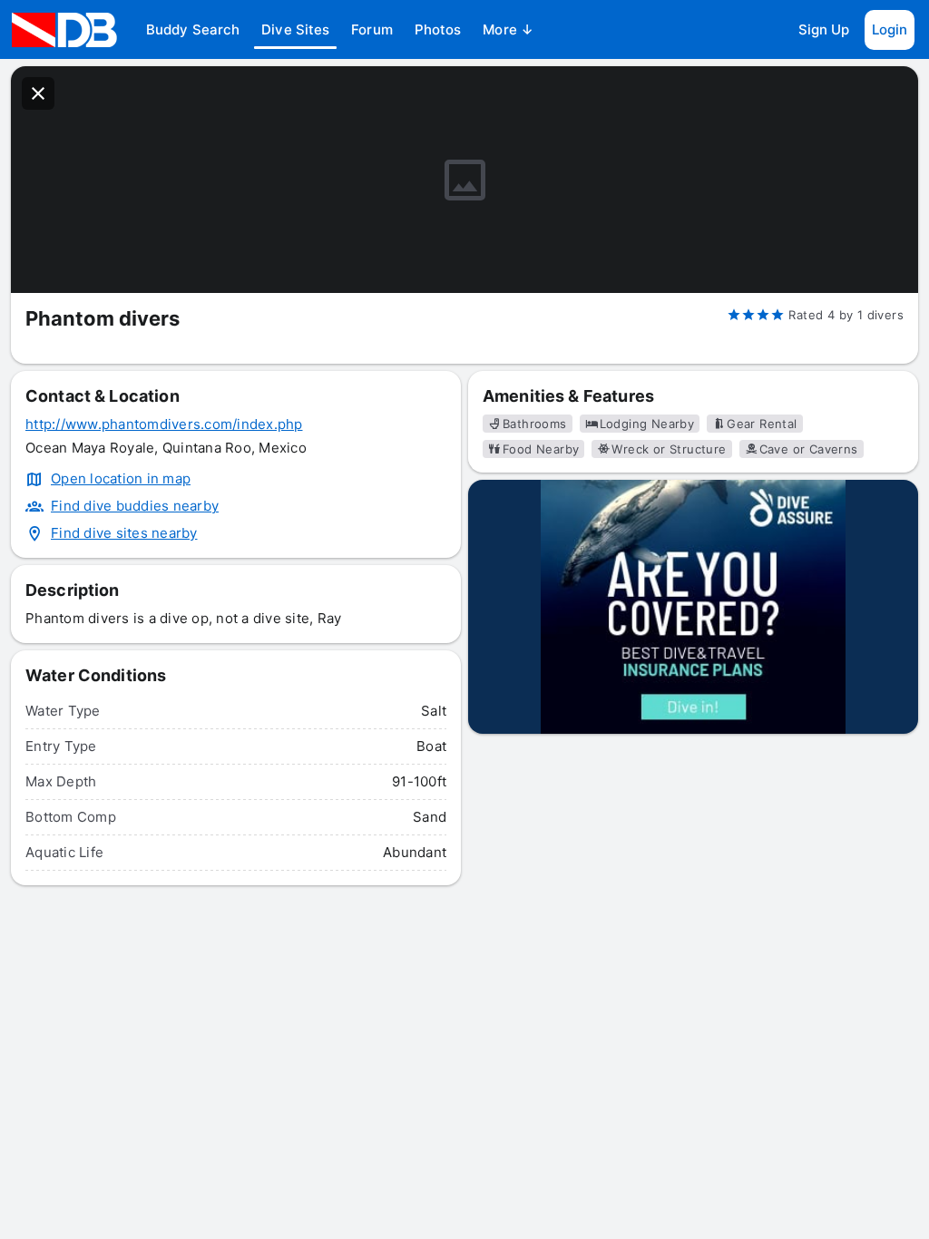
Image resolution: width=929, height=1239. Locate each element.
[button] (193, 30)
